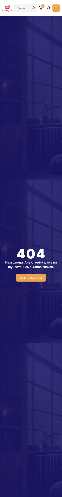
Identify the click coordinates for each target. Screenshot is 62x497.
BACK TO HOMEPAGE (31, 277)
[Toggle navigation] (56, 8)
